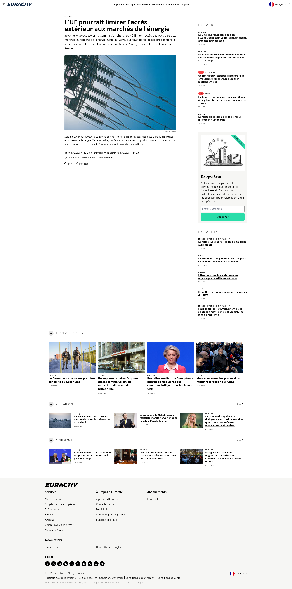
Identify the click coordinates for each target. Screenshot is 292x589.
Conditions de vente (168, 578)
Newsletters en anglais (109, 547)
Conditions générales (111, 578)
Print (70, 163)
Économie (142, 4)
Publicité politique (106, 519)
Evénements (172, 4)
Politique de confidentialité (60, 578)
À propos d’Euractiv (107, 499)
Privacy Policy (107, 582)
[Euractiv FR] (19, 4)
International (88, 157)
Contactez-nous (105, 504)
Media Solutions (54, 499)
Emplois (185, 4)
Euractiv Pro (154, 499)
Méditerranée (106, 157)
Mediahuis (102, 509)
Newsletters (158, 4)
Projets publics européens (60, 504)
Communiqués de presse (59, 525)
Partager (83, 163)
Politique (130, 4)
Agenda (49, 519)
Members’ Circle (54, 530)
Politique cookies (87, 578)
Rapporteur (118, 4)
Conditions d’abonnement (140, 578)
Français (279, 4)
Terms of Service (128, 582)
